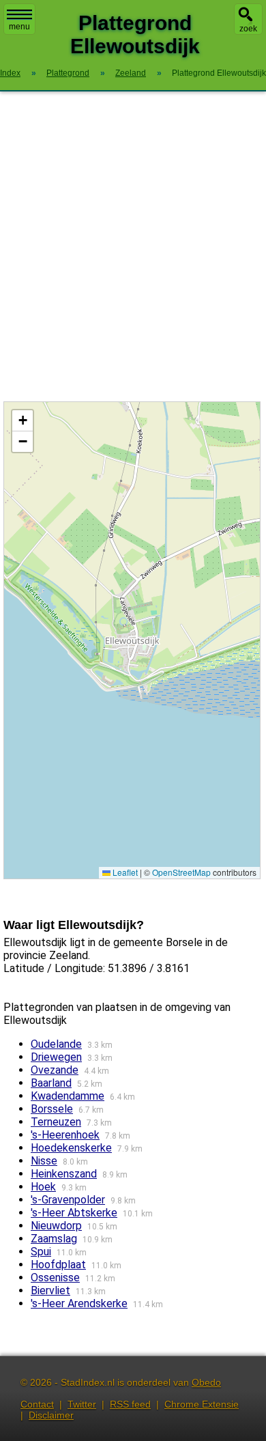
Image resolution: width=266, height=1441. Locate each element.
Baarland (51, 1082)
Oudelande (56, 1044)
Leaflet (124, 872)
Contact (37, 1404)
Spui (41, 1251)
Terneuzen (56, 1121)
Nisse (44, 1160)
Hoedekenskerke (71, 1147)
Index (10, 73)
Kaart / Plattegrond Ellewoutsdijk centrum (130, 640)
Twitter (82, 1404)
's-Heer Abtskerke (74, 1212)
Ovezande (54, 1070)
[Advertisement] (133, 246)
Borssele (52, 1108)
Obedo (206, 1382)
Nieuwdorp (56, 1225)
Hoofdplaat (58, 1264)
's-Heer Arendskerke (79, 1303)
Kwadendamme (67, 1095)
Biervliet (50, 1290)
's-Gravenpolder (68, 1199)
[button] (22, 420)
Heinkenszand (64, 1173)
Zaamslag (54, 1238)
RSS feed (130, 1404)
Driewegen (56, 1057)
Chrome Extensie (201, 1404)
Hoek (43, 1186)
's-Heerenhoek (65, 1134)
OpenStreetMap (181, 872)
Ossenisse (55, 1277)
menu (19, 26)
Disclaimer (51, 1415)
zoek (248, 28)
